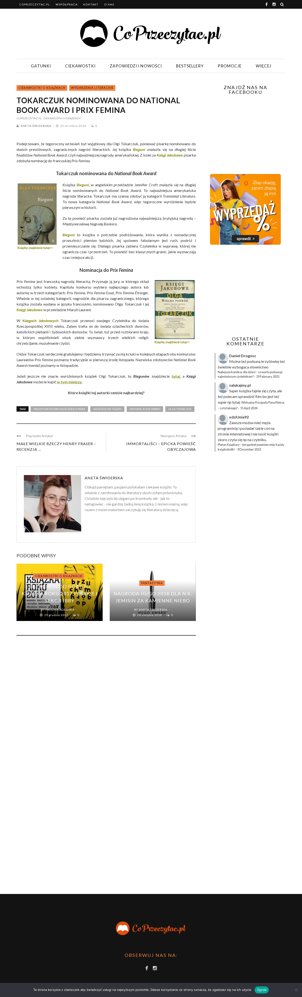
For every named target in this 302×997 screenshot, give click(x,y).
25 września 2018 (73, 126)
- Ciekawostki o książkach (61, 118)
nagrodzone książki (107, 408)
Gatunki (41, 65)
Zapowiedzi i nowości (136, 65)
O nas (109, 4)
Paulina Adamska (60, 609)
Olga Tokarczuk (180, 408)
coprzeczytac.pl (34, 4)
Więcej (263, 65)
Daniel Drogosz (242, 355)
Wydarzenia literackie (92, 88)
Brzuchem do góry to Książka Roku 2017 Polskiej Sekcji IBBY (59, 593)
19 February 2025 (267, 376)
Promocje (230, 65)
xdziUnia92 (239, 417)
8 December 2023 (249, 449)
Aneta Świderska (36, 126)
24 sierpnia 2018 (150, 615)
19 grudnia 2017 (56, 615)
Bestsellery (190, 65)
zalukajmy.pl (240, 385)
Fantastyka (152, 583)
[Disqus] (106, 703)
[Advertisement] (245, 290)
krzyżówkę (270, 361)
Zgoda (261, 990)
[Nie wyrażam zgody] (296, 990)
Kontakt (91, 4)
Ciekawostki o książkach (41, 88)
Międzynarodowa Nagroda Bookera (59, 408)
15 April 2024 (248, 408)
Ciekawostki (80, 65)
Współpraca (67, 4)
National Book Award (145, 408)
